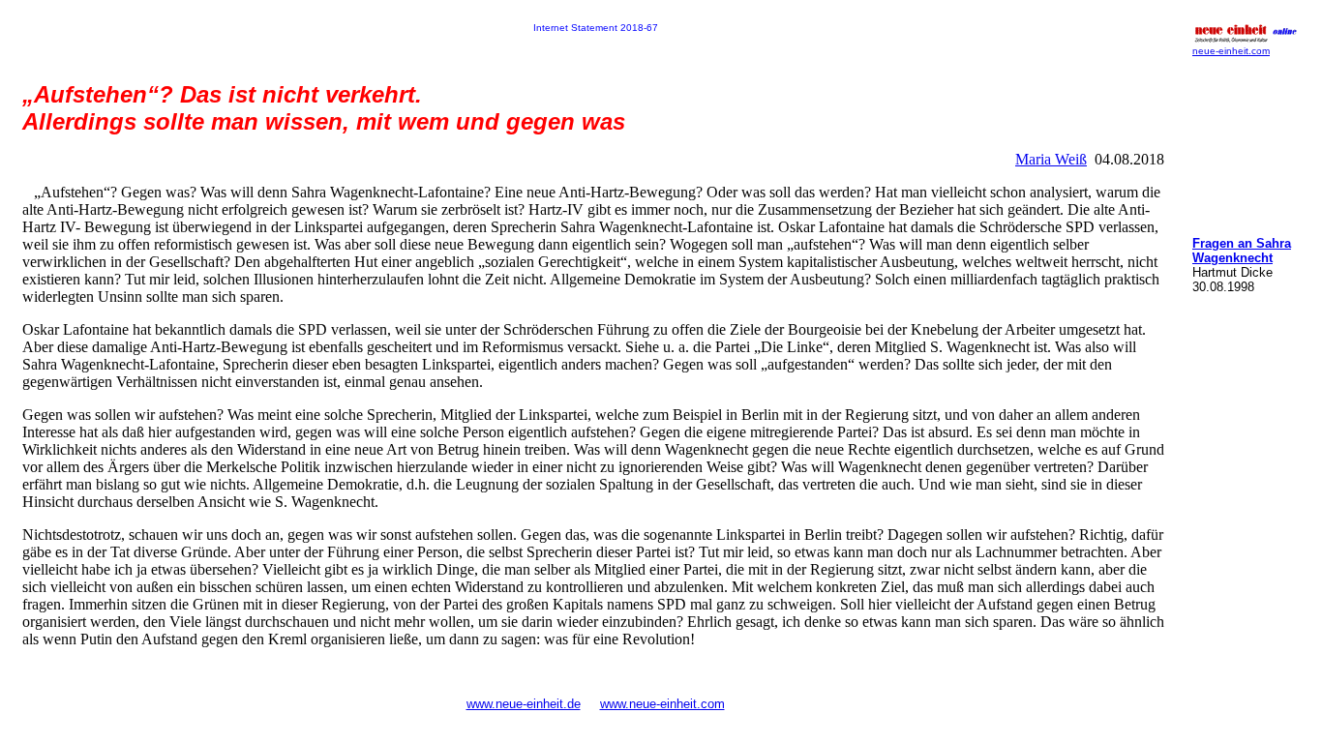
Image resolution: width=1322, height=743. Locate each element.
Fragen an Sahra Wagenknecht (1241, 250)
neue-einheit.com (1231, 50)
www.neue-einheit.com (662, 704)
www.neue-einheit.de (523, 704)
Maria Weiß (1051, 159)
